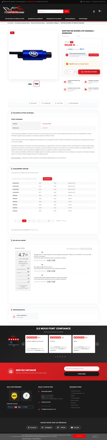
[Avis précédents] (23, 344)
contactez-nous (34, 229)
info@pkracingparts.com (48, 409)
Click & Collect (74, 405)
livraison (73, 395)
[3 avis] (73, 36)
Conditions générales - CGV (78, 393)
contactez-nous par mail (98, 1)
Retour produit (74, 400)
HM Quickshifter (46, 123)
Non (53, 260)
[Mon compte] (94, 9)
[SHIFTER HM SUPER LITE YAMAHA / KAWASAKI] (33, 54)
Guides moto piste (75, 407)
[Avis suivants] (97, 344)
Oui (48, 260)
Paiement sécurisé (75, 391)
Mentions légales (75, 398)
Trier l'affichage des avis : (74, 248)
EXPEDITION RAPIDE (93, 88)
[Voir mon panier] (99, 11)
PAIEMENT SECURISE (93, 80)
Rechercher (47, 178)
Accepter (79, 436)
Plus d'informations (27, 438)
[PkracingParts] (19, 9)
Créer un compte (94, 54)
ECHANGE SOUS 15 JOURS (74, 88)
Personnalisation (36, 438)
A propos (73, 402)
